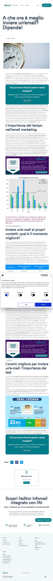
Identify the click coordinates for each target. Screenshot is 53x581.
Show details (45, 300)
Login (38, 5)
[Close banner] (50, 275)
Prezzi (22, 5)
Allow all (43, 304)
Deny (26, 304)
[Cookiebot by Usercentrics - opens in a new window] (42, 275)
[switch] (20, 295)
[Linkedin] (45, 576)
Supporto (27, 5)
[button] (11, 462)
